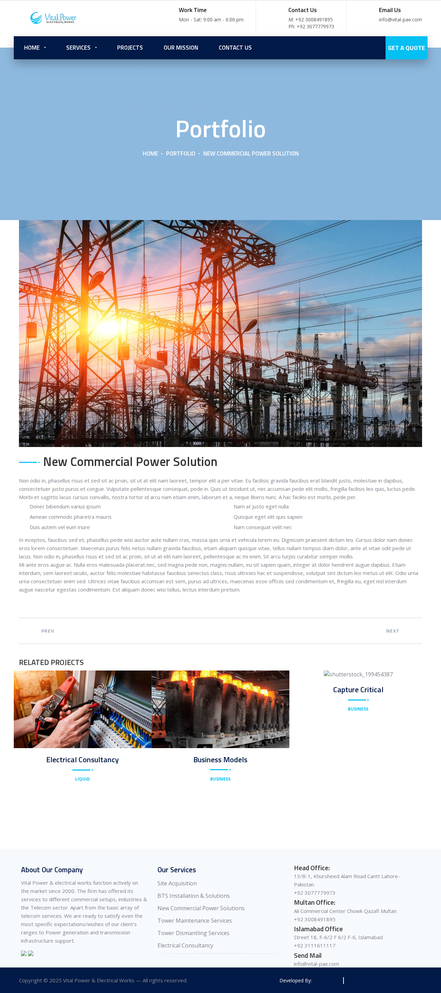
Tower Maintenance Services (194, 920)
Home (32, 47)
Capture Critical (358, 689)
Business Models (220, 759)
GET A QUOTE (406, 47)
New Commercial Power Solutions (201, 908)
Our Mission (181, 47)
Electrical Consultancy (82, 759)
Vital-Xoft (323, 980)
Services (78, 47)
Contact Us (235, 47)
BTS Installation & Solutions (193, 896)
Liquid (82, 779)
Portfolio (180, 153)
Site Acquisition (177, 883)
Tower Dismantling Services (193, 933)
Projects (130, 47)
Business (220, 779)
